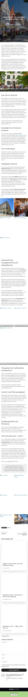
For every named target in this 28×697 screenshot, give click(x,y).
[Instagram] (14, 689)
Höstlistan (3, 533)
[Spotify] (12, 689)
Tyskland (14, 14)
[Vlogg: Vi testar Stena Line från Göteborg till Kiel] (14, 551)
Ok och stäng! (14, 694)
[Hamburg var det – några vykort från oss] (14, 614)
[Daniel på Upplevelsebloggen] (8, 24)
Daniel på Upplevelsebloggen (16, 24)
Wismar (9, 527)
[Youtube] (10, 689)
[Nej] (26, 694)
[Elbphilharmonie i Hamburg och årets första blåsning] (14, 582)
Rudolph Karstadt (22, 135)
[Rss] (18, 689)
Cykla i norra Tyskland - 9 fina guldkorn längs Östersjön (15, 675)
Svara (7, 680)
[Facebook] (16, 689)
